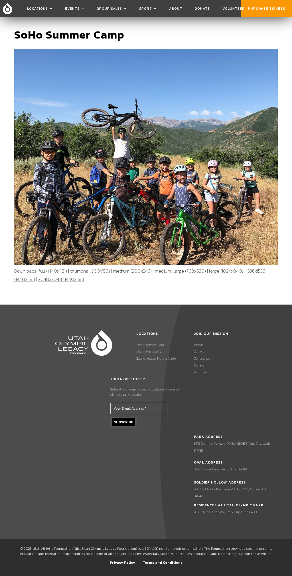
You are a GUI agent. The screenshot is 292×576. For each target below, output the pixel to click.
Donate (202, 8)
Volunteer (233, 8)
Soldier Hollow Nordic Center (156, 358)
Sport (145, 8)
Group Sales (109, 8)
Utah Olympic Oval (149, 351)
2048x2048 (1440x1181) (61, 279)
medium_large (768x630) (180, 270)
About (175, 8)
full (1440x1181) (52, 270)
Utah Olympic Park (150, 344)
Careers (199, 351)
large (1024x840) (226, 270)
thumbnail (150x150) (90, 270)
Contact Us (202, 358)
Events (72, 8)
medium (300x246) (132, 270)
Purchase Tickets (266, 8)
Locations (37, 8)
